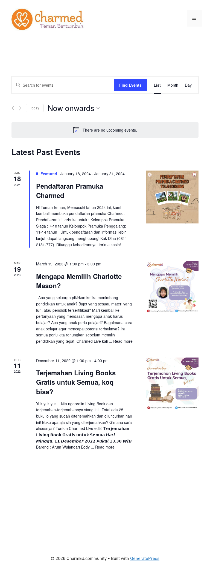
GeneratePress (144, 558)
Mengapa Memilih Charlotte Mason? (79, 280)
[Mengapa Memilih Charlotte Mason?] (172, 287)
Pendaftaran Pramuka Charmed (69, 190)
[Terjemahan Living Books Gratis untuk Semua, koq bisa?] (172, 384)
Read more (123, 341)
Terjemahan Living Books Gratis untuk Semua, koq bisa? (76, 382)
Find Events (130, 85)
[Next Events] (20, 108)
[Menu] (194, 18)
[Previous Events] (12, 108)
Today (34, 108)
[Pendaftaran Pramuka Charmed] (172, 197)
